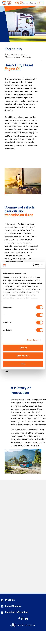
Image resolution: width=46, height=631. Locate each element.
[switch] (39, 315)
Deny (23, 364)
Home (7, 54)
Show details (32, 340)
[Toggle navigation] (42, 3)
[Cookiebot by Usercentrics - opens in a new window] (32, 265)
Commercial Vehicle (13, 57)
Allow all (23, 348)
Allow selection (23, 356)
